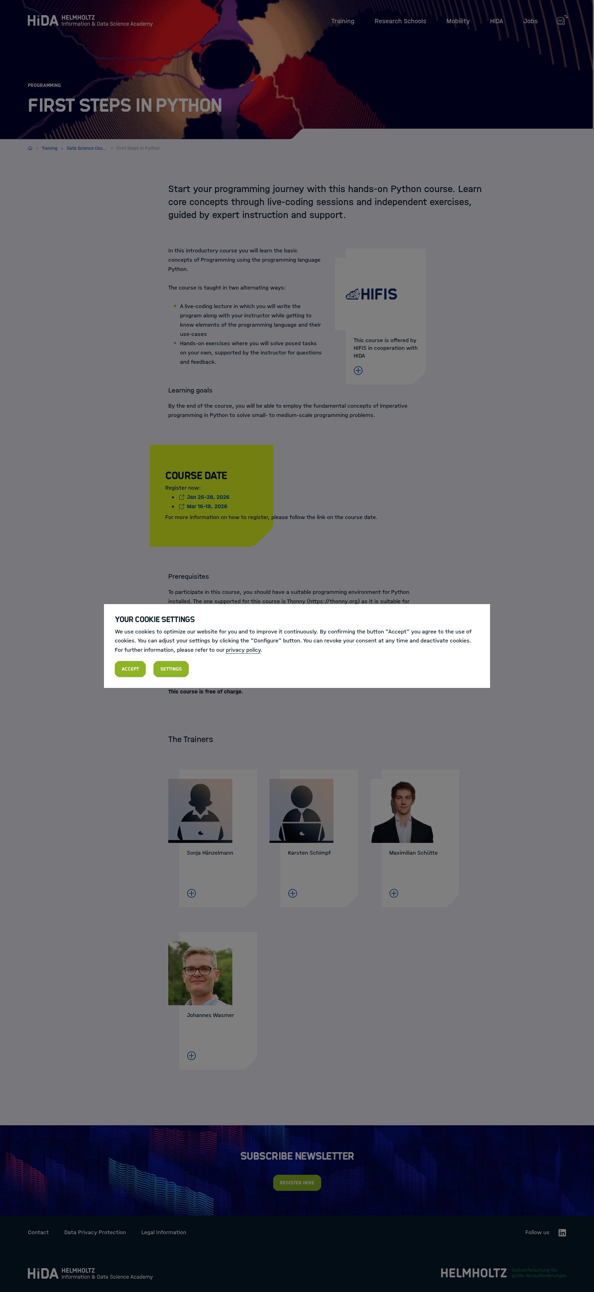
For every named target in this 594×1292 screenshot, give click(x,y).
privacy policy (243, 649)
